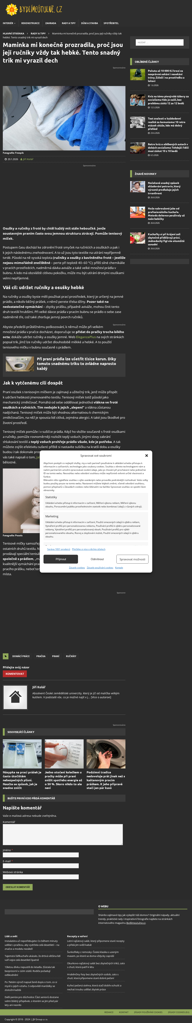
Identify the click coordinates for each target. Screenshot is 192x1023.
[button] (146, 455)
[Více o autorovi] (100, 697)
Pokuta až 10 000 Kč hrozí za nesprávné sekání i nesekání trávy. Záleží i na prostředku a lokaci (166, 76)
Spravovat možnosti (132, 559)
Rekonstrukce (30, 23)
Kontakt (119, 567)
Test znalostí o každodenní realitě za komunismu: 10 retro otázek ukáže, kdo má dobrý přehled (166, 123)
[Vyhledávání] (159, 42)
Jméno (7, 850)
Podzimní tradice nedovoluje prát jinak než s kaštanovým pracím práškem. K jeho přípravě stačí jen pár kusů (106, 780)
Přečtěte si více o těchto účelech (88, 549)
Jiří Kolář (38, 687)
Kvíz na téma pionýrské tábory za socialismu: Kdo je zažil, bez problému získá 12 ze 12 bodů (168, 99)
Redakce (108, 1012)
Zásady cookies (77, 567)
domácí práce (21, 656)
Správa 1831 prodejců (58, 549)
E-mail (7, 861)
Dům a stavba (89, 23)
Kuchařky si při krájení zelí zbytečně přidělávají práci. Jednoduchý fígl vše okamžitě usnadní (166, 239)
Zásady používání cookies (100, 567)
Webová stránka (13, 872)
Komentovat (15, 673)
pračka (40, 656)
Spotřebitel (111, 23)
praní (55, 656)
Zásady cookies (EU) (178, 1012)
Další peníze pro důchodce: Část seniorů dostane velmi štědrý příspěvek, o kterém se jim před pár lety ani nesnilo (32, 1001)
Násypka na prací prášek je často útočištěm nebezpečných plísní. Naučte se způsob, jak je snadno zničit (22, 780)
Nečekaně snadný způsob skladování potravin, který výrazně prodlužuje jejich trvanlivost (164, 188)
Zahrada (50, 23)
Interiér (8, 23)
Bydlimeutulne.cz (136, 922)
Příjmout (61, 559)
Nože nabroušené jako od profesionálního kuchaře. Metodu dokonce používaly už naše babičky (166, 213)
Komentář (9, 822)
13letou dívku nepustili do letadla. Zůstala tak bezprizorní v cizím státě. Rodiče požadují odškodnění (30, 971)
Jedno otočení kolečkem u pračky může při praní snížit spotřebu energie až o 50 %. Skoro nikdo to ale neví (63, 780)
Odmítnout (97, 559)
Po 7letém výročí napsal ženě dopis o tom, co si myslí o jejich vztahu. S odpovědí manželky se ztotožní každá (31, 986)
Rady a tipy (68, 23)
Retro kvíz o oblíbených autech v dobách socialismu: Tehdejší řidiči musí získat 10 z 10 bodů (168, 147)
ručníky (71, 656)
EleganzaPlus (86, 337)
